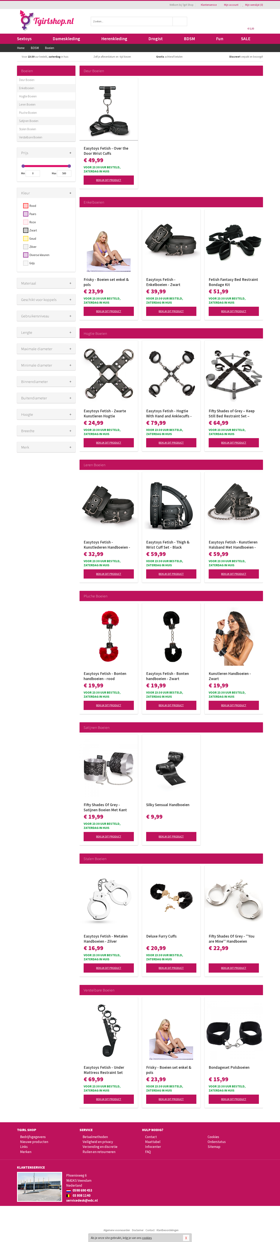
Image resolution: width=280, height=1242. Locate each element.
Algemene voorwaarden (117, 1230)
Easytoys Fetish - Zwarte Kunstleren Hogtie (105, 413)
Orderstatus (217, 1141)
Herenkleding (114, 38)
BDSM (189, 38)
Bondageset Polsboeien (229, 1067)
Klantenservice (209, 5)
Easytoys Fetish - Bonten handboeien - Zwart (167, 676)
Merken (25, 1152)
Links (24, 1146)
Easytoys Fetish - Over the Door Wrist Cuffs (106, 151)
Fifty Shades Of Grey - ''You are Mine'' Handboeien (231, 939)
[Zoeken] (180, 21)
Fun (219, 38)
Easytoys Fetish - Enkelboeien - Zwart (163, 282)
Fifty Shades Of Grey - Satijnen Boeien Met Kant (105, 807)
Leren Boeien (27, 104)
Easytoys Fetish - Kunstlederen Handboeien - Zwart (107, 545)
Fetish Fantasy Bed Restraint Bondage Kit (233, 282)
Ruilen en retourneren (99, 1152)
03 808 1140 (81, 1195)
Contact (151, 1137)
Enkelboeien (26, 88)
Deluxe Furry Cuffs (161, 936)
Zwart (33, 230)
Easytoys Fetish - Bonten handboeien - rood (105, 676)
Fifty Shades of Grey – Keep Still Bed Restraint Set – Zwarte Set (232, 413)
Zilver (32, 247)
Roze (32, 222)
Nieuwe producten (34, 1141)
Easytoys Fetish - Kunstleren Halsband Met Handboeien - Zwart (233, 545)
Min (23, 173)
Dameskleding (66, 38)
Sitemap (214, 1146)
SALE (245, 38)
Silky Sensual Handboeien (167, 804)
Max (54, 173)
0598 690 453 (82, 1190)
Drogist (155, 38)
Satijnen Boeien (28, 121)
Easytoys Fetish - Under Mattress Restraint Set (104, 1070)
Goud (32, 238)
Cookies (213, 1137)
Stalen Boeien (27, 129)
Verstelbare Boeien (30, 137)
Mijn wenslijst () (254, 5)
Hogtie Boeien (28, 96)
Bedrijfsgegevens (33, 1137)
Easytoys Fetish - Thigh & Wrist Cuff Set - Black (167, 545)
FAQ (148, 1152)
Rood (32, 206)
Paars (32, 214)
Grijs (32, 263)
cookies (147, 1238)
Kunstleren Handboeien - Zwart (230, 676)
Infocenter (153, 1146)
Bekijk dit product (108, 180)
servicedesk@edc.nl (82, 1200)
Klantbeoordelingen (168, 1230)
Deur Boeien (26, 80)
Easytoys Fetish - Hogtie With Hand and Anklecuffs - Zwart (169, 413)
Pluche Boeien (28, 113)
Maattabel (152, 1141)
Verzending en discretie (100, 1146)
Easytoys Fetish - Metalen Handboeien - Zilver (106, 939)
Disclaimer (137, 1230)
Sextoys (24, 38)
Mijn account (231, 5)
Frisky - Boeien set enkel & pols (106, 282)
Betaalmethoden (95, 1137)
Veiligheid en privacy (98, 1141)
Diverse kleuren (39, 255)
